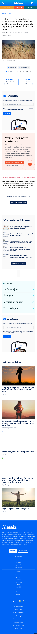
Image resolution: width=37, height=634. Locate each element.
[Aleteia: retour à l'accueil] (18, 3)
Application (19, 577)
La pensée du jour (6, 13)
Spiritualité (18, 565)
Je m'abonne (7, 8)
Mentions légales (18, 616)
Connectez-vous (25, 196)
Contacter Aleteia (18, 622)
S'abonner (12, 550)
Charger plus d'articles (18, 263)
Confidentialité (18, 628)
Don (18, 584)
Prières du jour (11, 308)
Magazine (18, 580)
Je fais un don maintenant (13, 162)
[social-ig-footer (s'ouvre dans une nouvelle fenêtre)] (23, 601)
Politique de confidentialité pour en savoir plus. (19, 108)
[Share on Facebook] (17, 71)
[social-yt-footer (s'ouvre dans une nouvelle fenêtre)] (13, 601)
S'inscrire (7, 113)
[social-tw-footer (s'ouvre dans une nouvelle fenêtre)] (20, 601)
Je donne (17, 8)
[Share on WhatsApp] (30, 71)
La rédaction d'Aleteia (21, 32)
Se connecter (23, 550)
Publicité (18, 587)
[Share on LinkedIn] (20, 71)
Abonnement (18, 582)
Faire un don (18, 609)
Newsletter (18, 575)
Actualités (18, 560)
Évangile (8, 295)
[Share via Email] (27, 71)
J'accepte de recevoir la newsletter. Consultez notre (19, 108)
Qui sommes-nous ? (18, 613)
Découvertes (18, 567)
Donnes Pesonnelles (18, 625)
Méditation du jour (13, 302)
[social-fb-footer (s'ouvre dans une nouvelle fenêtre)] (17, 601)
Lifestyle (18, 562)
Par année (18, 595)
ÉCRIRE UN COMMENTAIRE (18, 203)
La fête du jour (11, 289)
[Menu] (7, 3)
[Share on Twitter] (23, 71)
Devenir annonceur (18, 619)
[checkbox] (3, 108)
